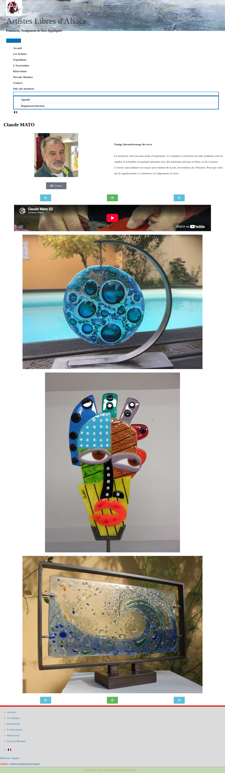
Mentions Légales (9, 758)
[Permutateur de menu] (116, 94)
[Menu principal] (13, 40)
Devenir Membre (23, 77)
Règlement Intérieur (33, 106)
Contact (17, 82)
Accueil (17, 48)
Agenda (25, 99)
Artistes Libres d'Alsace (46, 20)
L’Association (21, 65)
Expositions (19, 59)
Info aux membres (23, 88)
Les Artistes (20, 54)
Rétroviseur (20, 71)
